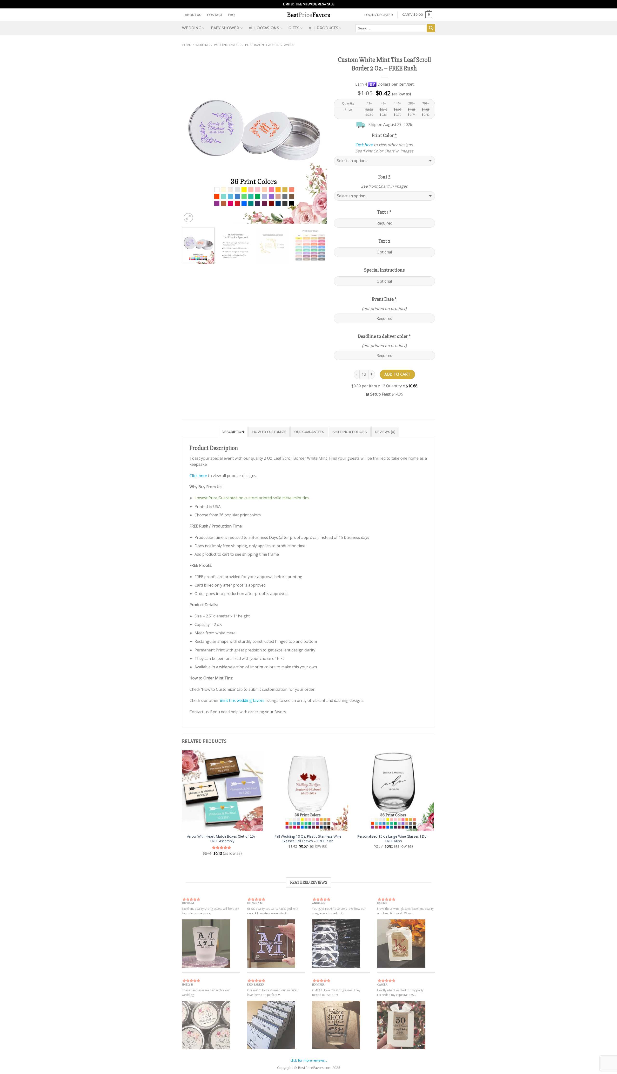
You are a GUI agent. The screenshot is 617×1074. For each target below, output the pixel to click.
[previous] (191, 138)
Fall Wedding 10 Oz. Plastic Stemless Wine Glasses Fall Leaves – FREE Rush (308, 838)
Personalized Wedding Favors (269, 45)
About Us (193, 15)
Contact (214, 15)
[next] (317, 138)
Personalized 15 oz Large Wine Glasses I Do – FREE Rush (393, 838)
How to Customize (269, 432)
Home (186, 45)
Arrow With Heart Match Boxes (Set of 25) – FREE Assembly (222, 838)
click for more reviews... (308, 1060)
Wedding (202, 45)
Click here (364, 144)
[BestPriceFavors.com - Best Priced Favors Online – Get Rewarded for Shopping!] (308, 14)
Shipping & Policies (350, 432)
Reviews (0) (385, 432)
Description (233, 432)
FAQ (231, 15)
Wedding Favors (227, 45)
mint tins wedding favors (242, 700)
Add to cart (397, 374)
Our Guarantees (309, 432)
